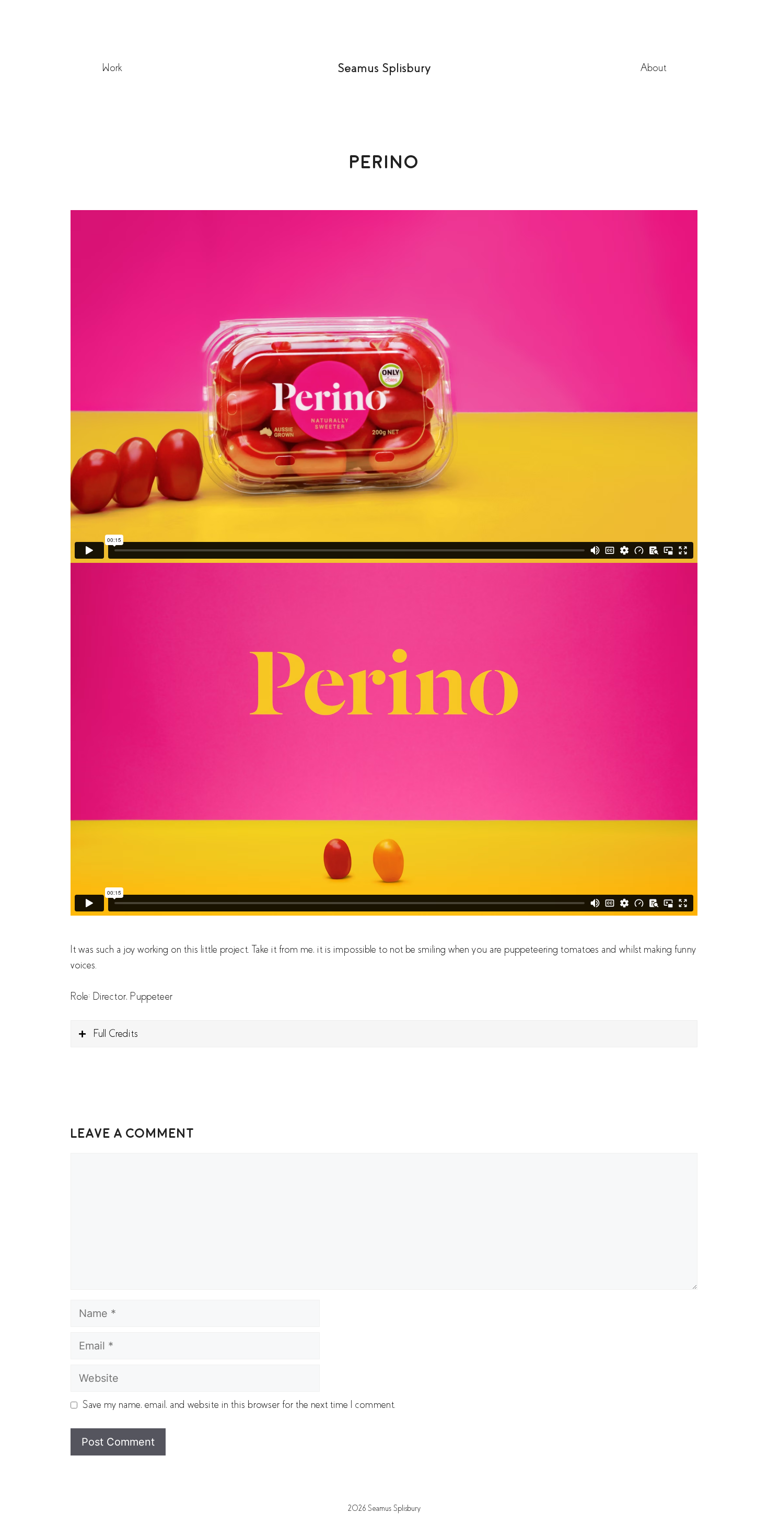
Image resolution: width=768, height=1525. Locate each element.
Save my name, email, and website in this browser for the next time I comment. (239, 1404)
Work (112, 67)
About (653, 67)
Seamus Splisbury (384, 68)
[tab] (384, 1033)
